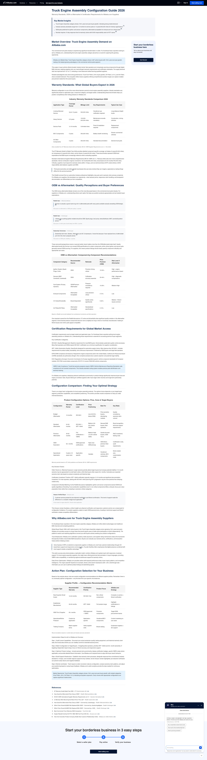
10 (80, 548)
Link (88, 691)
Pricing (42, 3)
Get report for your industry (54, 3)
